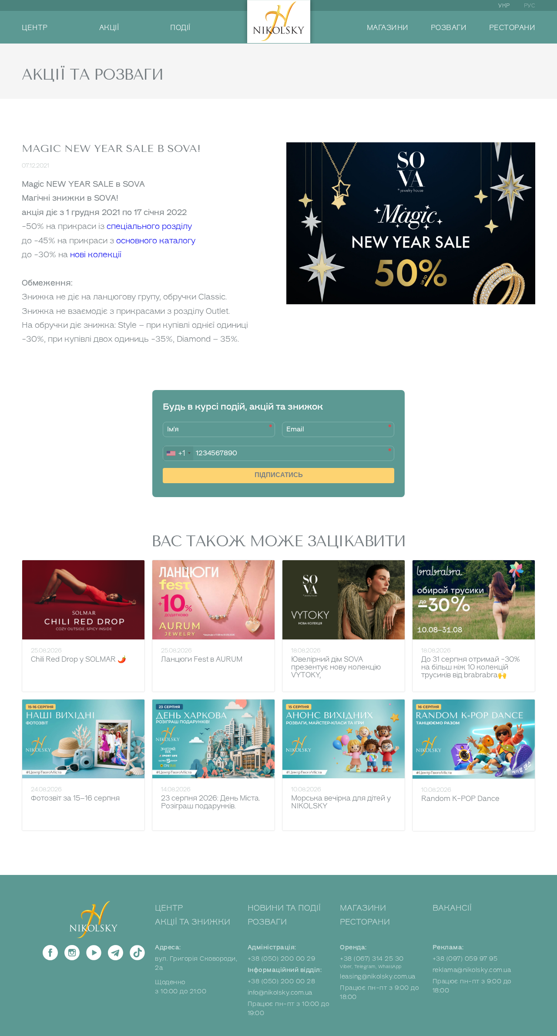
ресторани (512, 27)
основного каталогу (155, 241)
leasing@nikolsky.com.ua (378, 976)
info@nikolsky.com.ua (280, 992)
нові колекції (95, 254)
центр (35, 27)
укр (504, 6)
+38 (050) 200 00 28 (281, 981)
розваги (449, 27)
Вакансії (452, 908)
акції (109, 27)
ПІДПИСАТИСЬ (279, 474)
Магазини (363, 908)
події (180, 27)
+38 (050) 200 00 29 (281, 958)
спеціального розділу (149, 226)
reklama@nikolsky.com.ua (472, 970)
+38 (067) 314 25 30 (372, 958)
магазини (388, 27)
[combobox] (178, 453)
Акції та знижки (192, 922)
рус (530, 6)
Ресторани (365, 922)
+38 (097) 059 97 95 (465, 958)
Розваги (267, 922)
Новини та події (284, 908)
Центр (169, 908)
